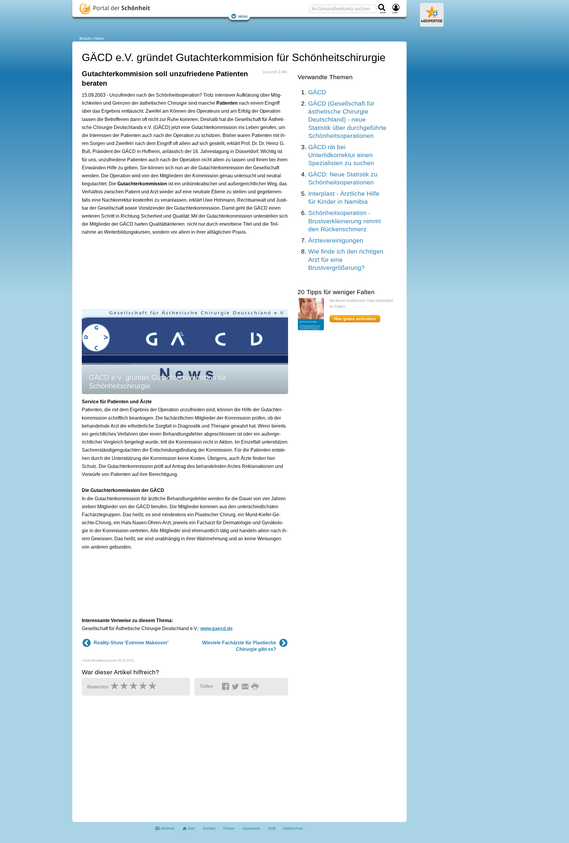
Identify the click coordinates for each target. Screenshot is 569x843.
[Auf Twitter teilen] (236, 687)
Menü (243, 16)
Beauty (85, 38)
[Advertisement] (174, 275)
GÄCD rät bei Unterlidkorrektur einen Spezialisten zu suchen (341, 155)
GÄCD (317, 92)
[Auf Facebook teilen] (226, 687)
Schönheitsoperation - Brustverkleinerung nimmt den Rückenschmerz (344, 220)
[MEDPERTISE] (431, 24)
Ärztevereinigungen (335, 240)
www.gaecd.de (216, 628)
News (99, 38)
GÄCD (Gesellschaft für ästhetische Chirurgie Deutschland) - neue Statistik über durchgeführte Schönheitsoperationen (347, 119)
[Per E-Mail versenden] (246, 687)
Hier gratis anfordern (355, 318)
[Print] (255, 687)
